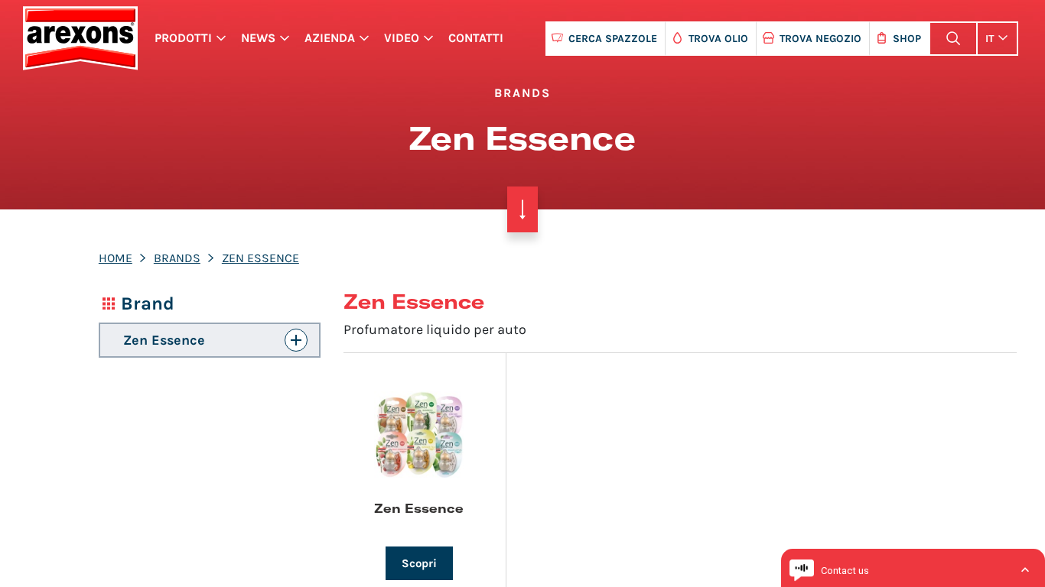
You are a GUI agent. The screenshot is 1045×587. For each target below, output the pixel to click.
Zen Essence (260, 258)
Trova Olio (718, 38)
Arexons (80, 38)
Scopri (419, 563)
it (989, 38)
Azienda (329, 38)
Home (115, 258)
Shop (907, 38)
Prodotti (183, 38)
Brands (177, 258)
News (258, 38)
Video (401, 38)
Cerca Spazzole (612, 38)
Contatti (475, 38)
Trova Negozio (820, 38)
